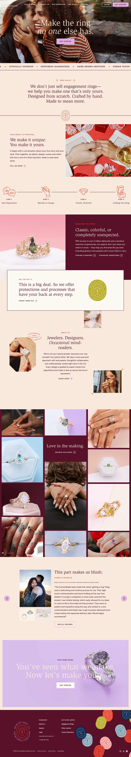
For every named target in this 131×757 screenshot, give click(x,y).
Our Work (72, 4)
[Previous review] (7, 598)
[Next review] (124, 598)
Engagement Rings (68, 724)
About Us (45, 4)
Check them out (26, 301)
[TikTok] (123, 751)
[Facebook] (127, 751)
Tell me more (16, 166)
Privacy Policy (51, 751)
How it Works (30, 4)
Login (107, 4)
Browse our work (63, 452)
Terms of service (41, 751)
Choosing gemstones (109, 255)
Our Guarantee (59, 4)
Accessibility (60, 751)
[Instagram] (120, 751)
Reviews (84, 4)
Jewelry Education (68, 732)
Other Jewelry (66, 728)
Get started (120, 4)
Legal (40, 732)
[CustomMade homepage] (10, 7)
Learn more (63, 379)
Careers (41, 728)
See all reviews (65, 624)
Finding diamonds (84, 255)
